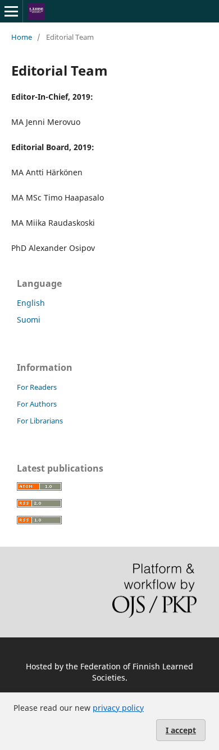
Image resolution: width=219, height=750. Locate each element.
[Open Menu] (11, 11)
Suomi (28, 319)
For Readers (37, 387)
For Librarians (40, 421)
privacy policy (118, 707)
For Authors (37, 404)
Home (21, 37)
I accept (181, 730)
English (31, 302)
